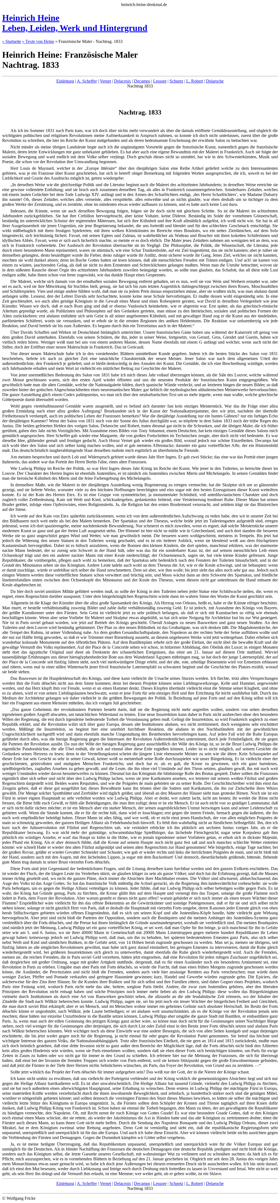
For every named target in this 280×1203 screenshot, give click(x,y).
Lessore (160, 81)
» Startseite (11, 41)
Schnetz (176, 81)
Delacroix (122, 81)
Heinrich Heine (74, 23)
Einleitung (65, 81)
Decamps (142, 81)
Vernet (105, 81)
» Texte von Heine (38, 41)
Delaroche (215, 81)
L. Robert (194, 81)
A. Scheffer (87, 81)
